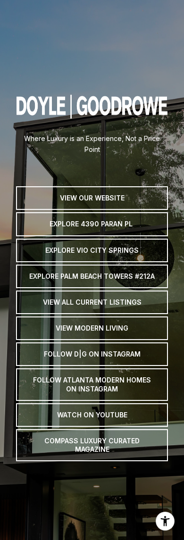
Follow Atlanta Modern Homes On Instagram (93, 384)
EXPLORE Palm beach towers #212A (92, 276)
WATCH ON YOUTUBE (92, 415)
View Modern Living (92, 328)
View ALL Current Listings (92, 302)
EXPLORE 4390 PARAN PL (92, 224)
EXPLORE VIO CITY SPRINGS (92, 250)
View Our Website (92, 198)
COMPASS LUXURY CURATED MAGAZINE (93, 445)
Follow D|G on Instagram (92, 354)
